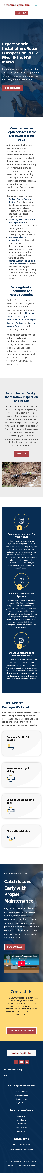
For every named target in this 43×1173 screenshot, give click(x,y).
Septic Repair (21, 1103)
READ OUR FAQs (14, 946)
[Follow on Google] (27, 1062)
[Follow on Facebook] (16, 1062)
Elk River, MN (21, 1124)
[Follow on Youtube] (21, 1062)
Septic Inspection (21, 1095)
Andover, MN (21, 1116)
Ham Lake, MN (21, 1128)
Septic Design (21, 1099)
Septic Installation (21, 1091)
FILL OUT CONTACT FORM (21, 1030)
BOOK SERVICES (12, 88)
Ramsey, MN (21, 1131)
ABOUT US (21, 453)
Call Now (21, 13)
